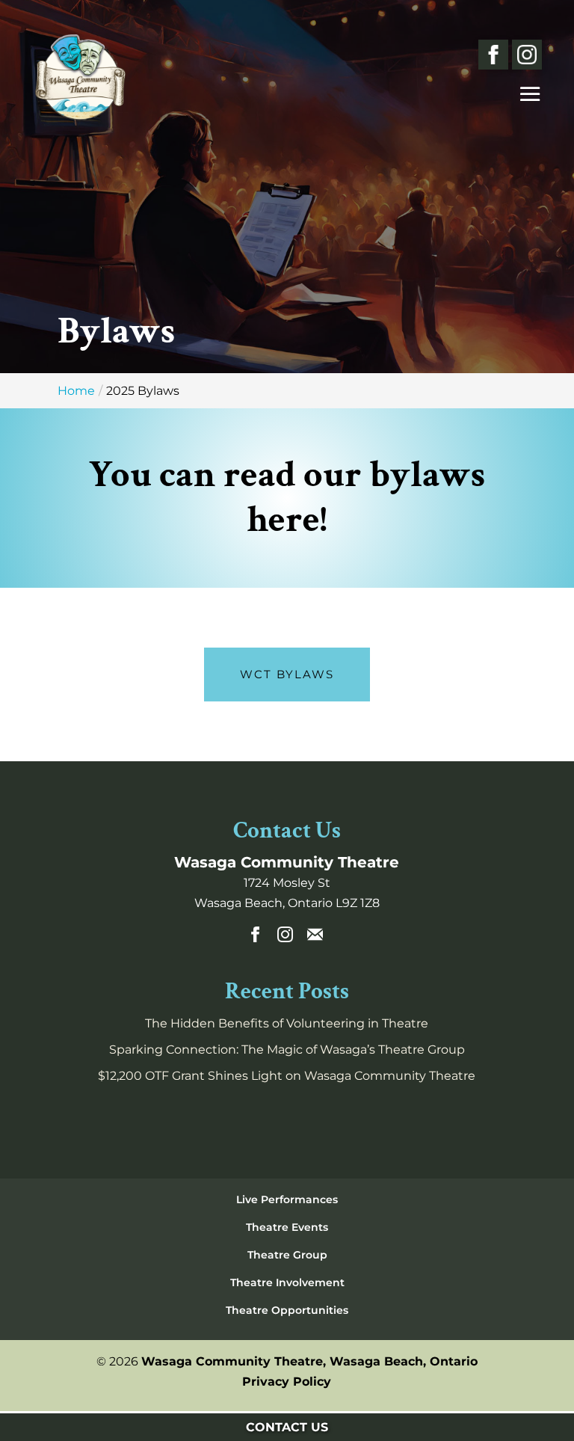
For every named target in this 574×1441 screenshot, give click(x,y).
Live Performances (287, 1199)
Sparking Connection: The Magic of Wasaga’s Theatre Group (287, 1049)
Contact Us (287, 1427)
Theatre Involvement (287, 1282)
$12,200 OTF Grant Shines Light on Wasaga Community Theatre (286, 1076)
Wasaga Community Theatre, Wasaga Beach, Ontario (309, 1361)
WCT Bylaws (287, 674)
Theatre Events (287, 1227)
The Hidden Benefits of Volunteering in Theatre (286, 1023)
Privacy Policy (286, 1381)
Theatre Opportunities (287, 1310)
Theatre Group (287, 1255)
